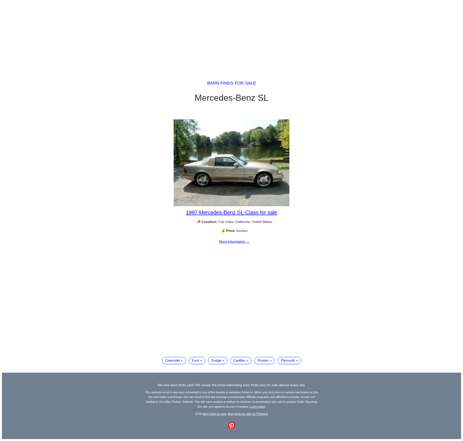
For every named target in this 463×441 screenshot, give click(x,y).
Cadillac (239, 360)
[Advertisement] (231, 36)
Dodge (216, 360)
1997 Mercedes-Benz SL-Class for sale (231, 212)
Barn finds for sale (231, 83)
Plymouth (288, 360)
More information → (234, 241)
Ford (195, 360)
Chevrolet (172, 360)
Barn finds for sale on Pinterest (248, 413)
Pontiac (263, 360)
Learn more (257, 406)
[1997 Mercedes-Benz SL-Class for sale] (231, 205)
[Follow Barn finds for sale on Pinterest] (231, 428)
